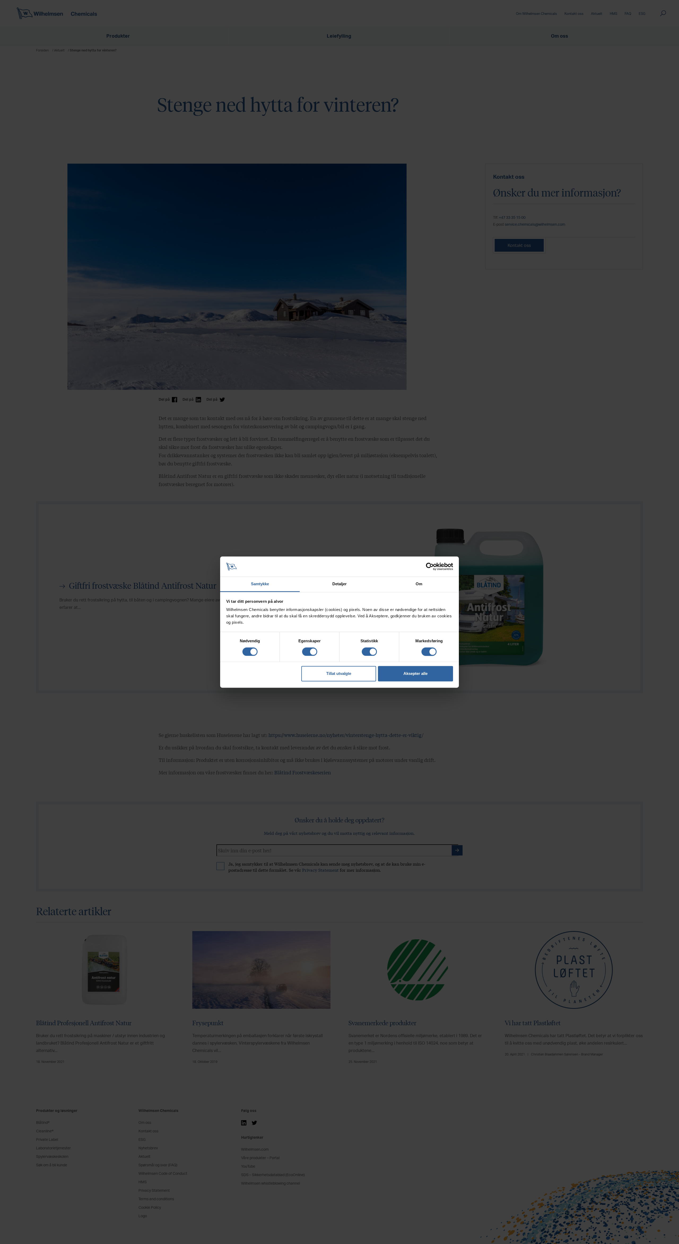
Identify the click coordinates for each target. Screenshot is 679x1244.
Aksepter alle (415, 673)
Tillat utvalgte (338, 673)
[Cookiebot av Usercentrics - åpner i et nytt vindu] (430, 566)
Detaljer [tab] (339, 584)
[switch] (309, 651)
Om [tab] (419, 584)
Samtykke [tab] (260, 584)
